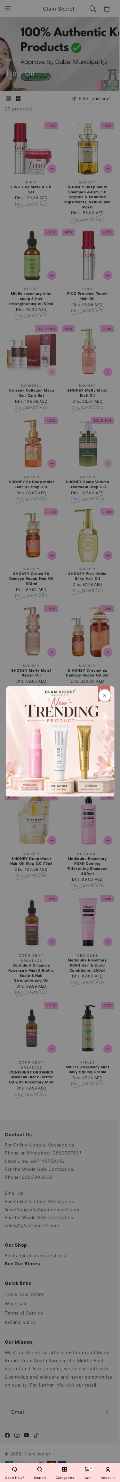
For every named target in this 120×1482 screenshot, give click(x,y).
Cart (87, 1473)
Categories (65, 1477)
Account (108, 1477)
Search (40, 1477)
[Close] (104, 695)
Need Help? (14, 1477)
